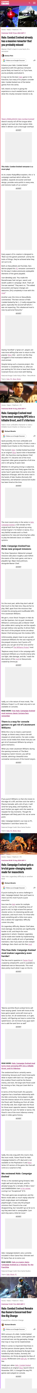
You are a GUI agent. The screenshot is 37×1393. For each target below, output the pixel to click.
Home (3, 30)
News (9, 30)
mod (3, 293)
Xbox (10, 355)
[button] (34, 61)
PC (21, 30)
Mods (19, 379)
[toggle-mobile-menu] (34, 3)
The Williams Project (21, 647)
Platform (15, 30)
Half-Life (23, 1359)
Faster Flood (27, 960)
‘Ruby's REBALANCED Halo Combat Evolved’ (17, 119)
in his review (25, 1188)
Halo (20, 77)
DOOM (4, 1359)
